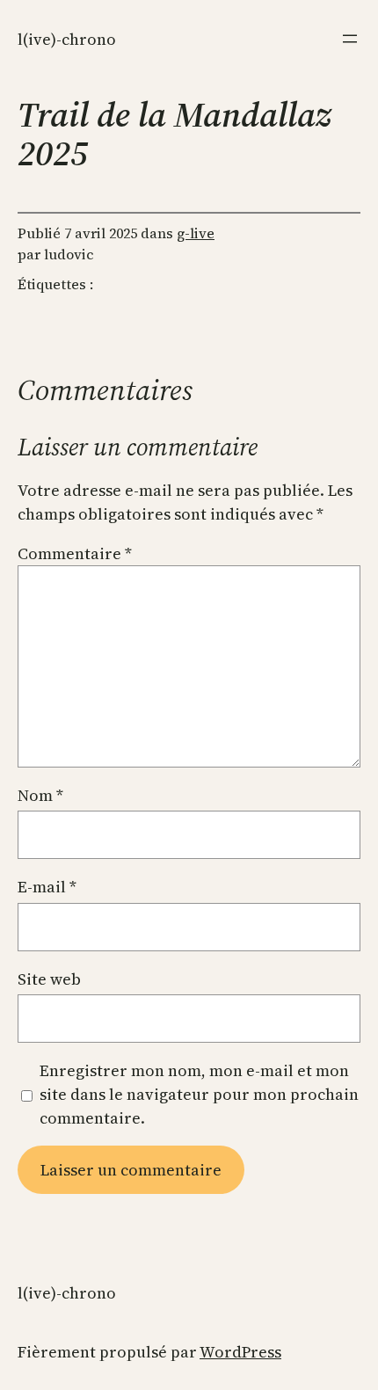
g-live (195, 233)
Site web (49, 979)
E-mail (47, 887)
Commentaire (75, 553)
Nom (40, 795)
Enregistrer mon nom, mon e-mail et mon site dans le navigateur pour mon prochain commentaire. (199, 1094)
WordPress (240, 1352)
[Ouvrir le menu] (349, 38)
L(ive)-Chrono (67, 39)
